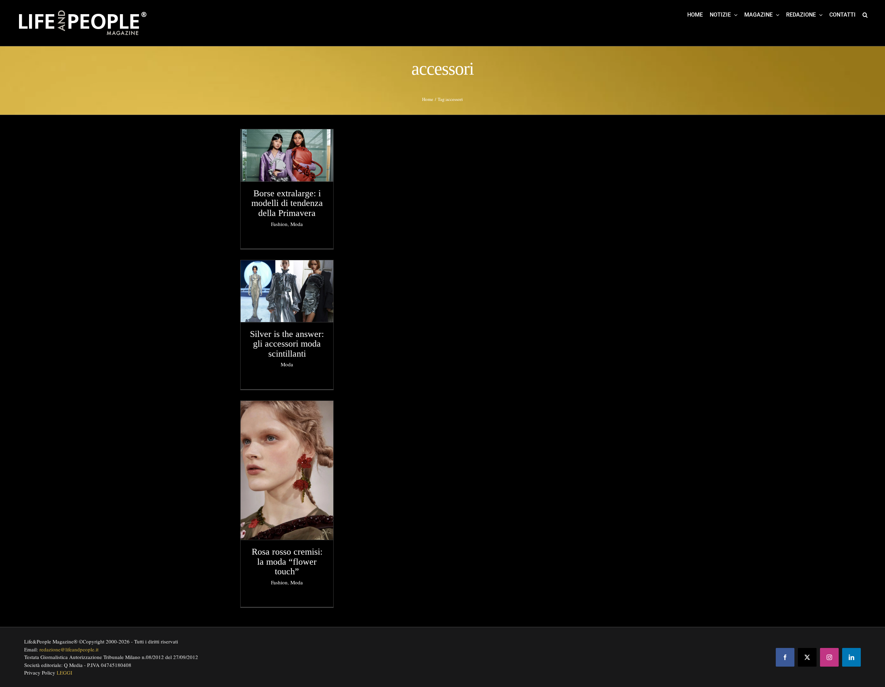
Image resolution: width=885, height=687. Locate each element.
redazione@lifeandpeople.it (69, 649)
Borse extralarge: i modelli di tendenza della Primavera (287, 203)
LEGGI (64, 672)
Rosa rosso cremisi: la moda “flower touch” (287, 561)
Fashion (279, 223)
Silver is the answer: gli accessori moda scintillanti (287, 344)
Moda (296, 223)
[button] (865, 14)
